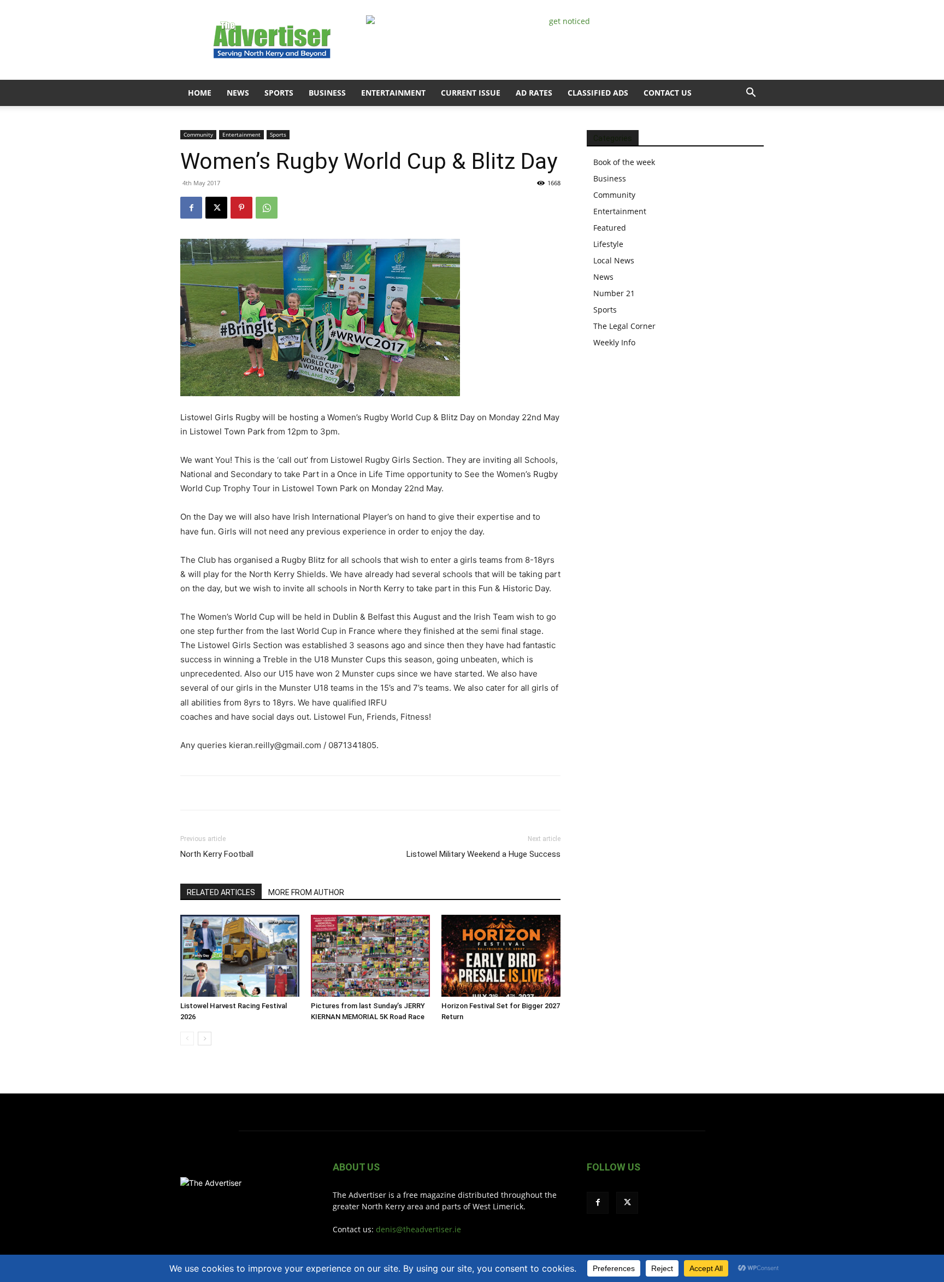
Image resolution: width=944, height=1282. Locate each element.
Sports (278, 92)
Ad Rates (534, 92)
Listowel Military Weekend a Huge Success (483, 854)
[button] (751, 94)
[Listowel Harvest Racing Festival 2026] (239, 956)
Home (199, 92)
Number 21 (614, 293)
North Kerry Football (216, 854)
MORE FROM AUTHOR (306, 892)
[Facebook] (191, 208)
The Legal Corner (624, 326)
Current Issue (470, 92)
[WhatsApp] (267, 208)
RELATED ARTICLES (221, 892)
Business (327, 92)
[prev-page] (187, 1038)
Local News (613, 260)
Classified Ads (598, 92)
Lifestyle (608, 244)
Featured (609, 227)
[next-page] (204, 1038)
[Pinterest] (241, 208)
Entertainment (393, 92)
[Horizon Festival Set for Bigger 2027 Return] (500, 956)
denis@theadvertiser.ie (418, 1229)
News (238, 92)
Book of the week (624, 162)
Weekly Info (614, 342)
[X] (216, 208)
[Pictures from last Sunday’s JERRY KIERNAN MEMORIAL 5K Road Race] (370, 956)
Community (198, 134)
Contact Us (668, 92)
